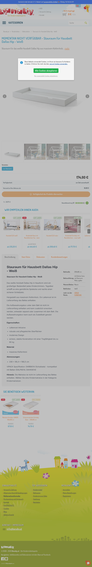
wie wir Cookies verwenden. (59, 64)
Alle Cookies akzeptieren (46, 70)
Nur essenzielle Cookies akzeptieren (46, 76)
